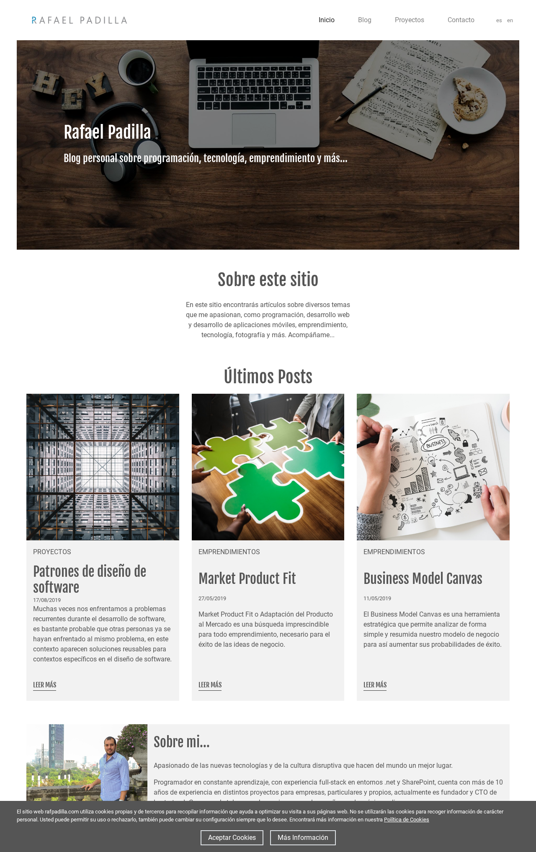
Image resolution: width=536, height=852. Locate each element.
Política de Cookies (406, 819)
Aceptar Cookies (232, 838)
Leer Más (44, 685)
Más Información (303, 838)
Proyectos (409, 20)
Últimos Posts (268, 377)
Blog (364, 20)
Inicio (327, 20)
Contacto (461, 20)
